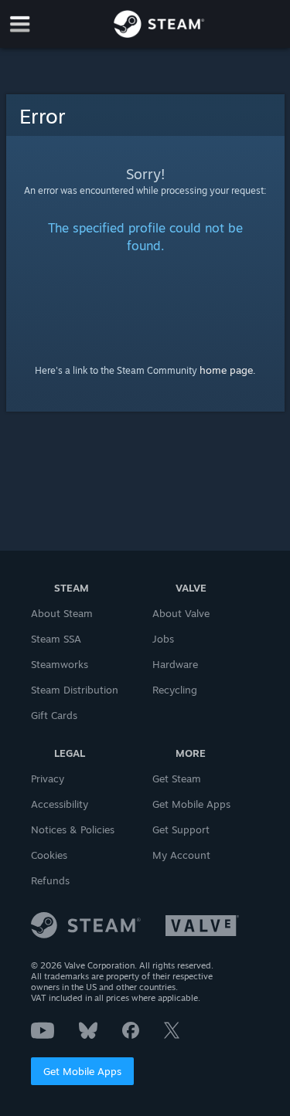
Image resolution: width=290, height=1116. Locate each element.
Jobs (163, 639)
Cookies (49, 855)
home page (226, 370)
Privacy (47, 778)
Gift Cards (54, 715)
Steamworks (59, 664)
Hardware (175, 664)
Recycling (174, 690)
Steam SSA (56, 639)
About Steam (62, 613)
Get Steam (176, 778)
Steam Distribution (74, 690)
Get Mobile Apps (82, 1071)
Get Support (181, 829)
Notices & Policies (72, 829)
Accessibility (59, 804)
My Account (181, 855)
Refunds (50, 880)
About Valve (181, 613)
